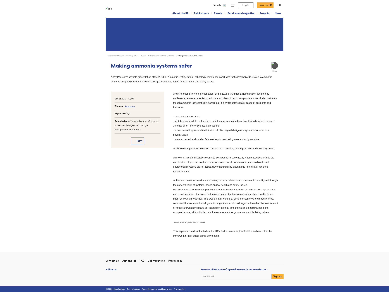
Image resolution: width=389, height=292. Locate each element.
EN (279, 5)
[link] (232, 5)
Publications (201, 13)
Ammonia (129, 106)
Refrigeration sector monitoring (161, 56)
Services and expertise (240, 13)
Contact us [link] (112, 260)
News (278, 13)
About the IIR (180, 13)
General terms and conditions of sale (157, 289)
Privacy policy (179, 289)
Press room (175, 260)
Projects (264, 13)
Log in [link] (246, 5)
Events (218, 13)
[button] (274, 65)
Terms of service (133, 289)
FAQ (142, 260)
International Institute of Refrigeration (123, 56)
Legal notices (119, 289)
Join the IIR (265, 5)
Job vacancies (156, 260)
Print (139, 140)
